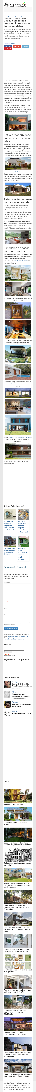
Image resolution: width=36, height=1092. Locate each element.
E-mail (6, 608)
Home (5, 17)
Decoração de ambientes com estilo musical (22, 705)
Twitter (25, 46)
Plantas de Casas (19, 17)
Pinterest (8, 48)
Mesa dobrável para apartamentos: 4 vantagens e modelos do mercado (21, 696)
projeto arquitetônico (21, 261)
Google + (17, 46)
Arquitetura (11, 17)
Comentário (7, 582)
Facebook (8, 46)
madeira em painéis (12, 172)
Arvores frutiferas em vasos (21, 713)
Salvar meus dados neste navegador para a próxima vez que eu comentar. (18, 623)
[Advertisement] (14, 62)
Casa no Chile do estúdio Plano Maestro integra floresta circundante (22, 686)
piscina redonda (11, 384)
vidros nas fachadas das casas (20, 437)
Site (5, 615)
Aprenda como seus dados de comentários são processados (16, 638)
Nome (6, 602)
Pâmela (13, 43)
